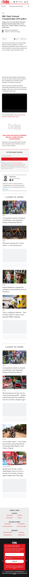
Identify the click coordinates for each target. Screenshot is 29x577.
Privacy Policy (19, 566)
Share (5, 38)
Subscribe (21, 1)
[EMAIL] (13, 180)
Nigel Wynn (15, 30)
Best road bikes (8, 523)
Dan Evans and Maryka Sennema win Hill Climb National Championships (15, 137)
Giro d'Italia (19, 515)
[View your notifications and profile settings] (14, 2)
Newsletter (24, 38)
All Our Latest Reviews (7, 532)
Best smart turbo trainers (7, 526)
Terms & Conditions (13, 567)
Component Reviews (8, 534)
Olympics (19, 517)
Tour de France (9, 515)
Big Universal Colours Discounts (16, 6)
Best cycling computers (21, 526)
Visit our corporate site (19, 571)
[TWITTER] (10, 180)
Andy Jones (9, 30)
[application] (14, 102)
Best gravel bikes (21, 523)
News (3, 13)
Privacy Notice (18, 164)
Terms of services (17, 162)
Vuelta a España (9, 517)
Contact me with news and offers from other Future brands (14, 558)
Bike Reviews (21, 532)
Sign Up (14, 561)
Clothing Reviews (21, 534)
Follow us (17, 38)
